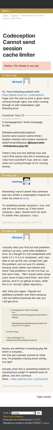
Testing (14, 15)
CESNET (36, 419)
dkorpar (17, 81)
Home (5, 15)
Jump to (7, 413)
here (25, 198)
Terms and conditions (13, 416)
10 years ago (9, 75)
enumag (17, 181)
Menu (5, 10)
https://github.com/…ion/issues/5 (29, 379)
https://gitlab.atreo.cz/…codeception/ (23, 95)
